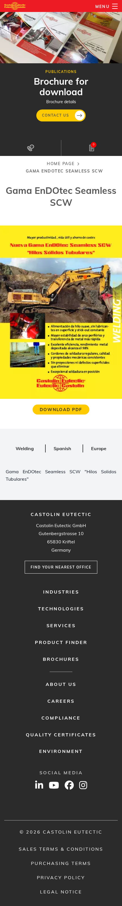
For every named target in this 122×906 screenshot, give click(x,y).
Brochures (61, 659)
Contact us (55, 115)
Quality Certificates (61, 735)
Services (61, 625)
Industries (61, 592)
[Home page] (15, 6)
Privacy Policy (61, 877)
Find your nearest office (61, 567)
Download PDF (61, 409)
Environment (61, 751)
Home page (61, 163)
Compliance (61, 718)
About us (61, 684)
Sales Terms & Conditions (61, 849)
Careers (61, 701)
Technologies (61, 609)
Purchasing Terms (61, 863)
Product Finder (61, 642)
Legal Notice (61, 892)
